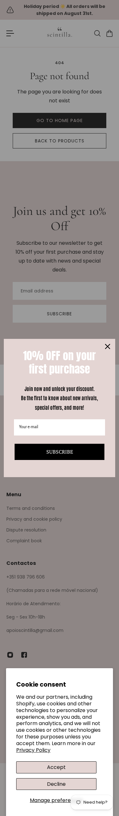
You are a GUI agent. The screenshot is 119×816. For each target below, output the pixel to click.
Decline (56, 784)
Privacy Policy (33, 750)
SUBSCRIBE (59, 451)
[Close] (107, 346)
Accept (56, 767)
